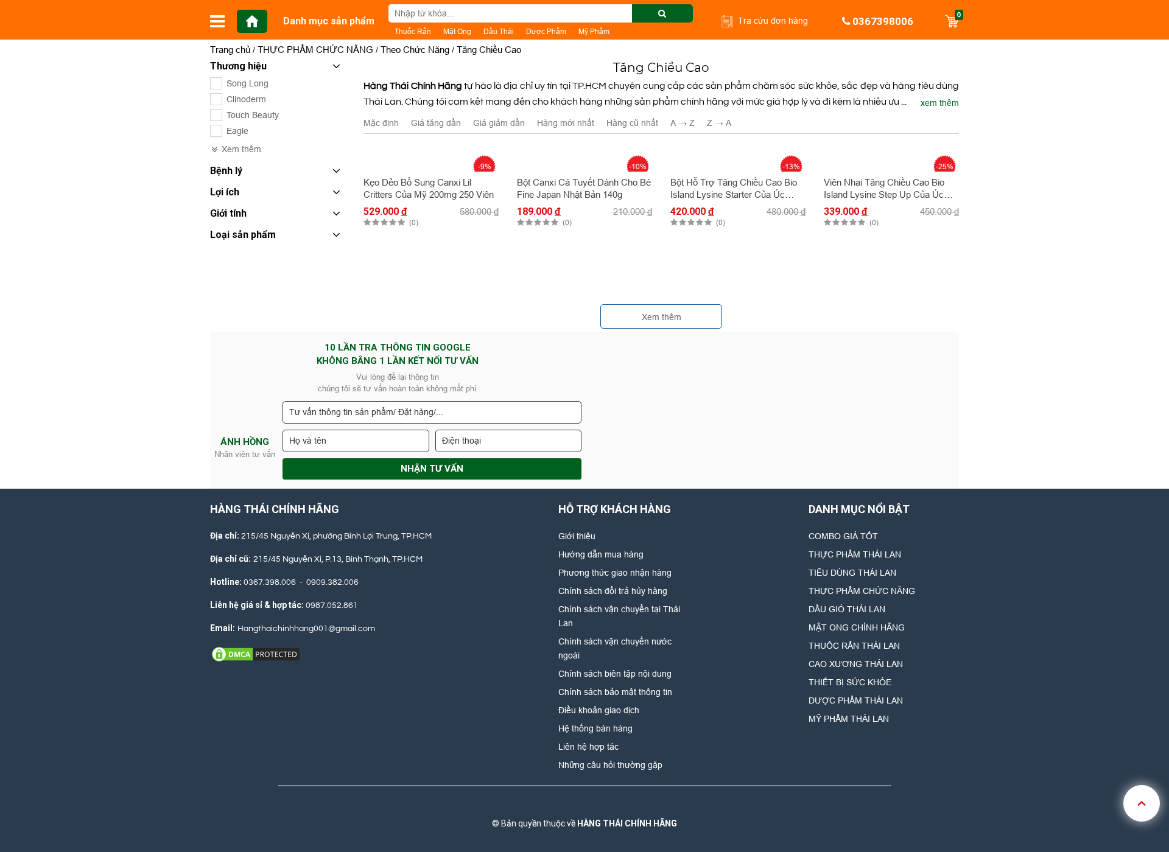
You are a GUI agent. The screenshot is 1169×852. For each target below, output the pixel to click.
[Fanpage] (541, 804)
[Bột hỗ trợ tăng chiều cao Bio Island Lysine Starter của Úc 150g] (738, 159)
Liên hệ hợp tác (588, 747)
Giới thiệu (576, 536)
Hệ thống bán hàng (595, 728)
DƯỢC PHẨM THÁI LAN (856, 700)
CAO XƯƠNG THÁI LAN (856, 664)
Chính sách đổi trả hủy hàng (612, 591)
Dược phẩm (546, 31)
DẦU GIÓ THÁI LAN (847, 609)
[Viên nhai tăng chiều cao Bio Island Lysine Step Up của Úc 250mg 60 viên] (891, 159)
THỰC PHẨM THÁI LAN (855, 554)
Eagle (237, 131)
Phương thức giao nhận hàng (615, 573)
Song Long (247, 83)
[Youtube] (623, 804)
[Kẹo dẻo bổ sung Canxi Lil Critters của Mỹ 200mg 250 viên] (431, 159)
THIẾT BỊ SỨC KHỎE (850, 682)
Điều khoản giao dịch (598, 710)
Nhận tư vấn (432, 468)
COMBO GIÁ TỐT (843, 536)
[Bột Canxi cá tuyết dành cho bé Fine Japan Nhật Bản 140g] (584, 159)
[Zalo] (582, 804)
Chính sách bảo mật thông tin (615, 692)
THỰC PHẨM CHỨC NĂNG (862, 591)
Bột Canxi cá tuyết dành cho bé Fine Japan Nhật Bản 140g (584, 188)
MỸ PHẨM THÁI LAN (849, 719)
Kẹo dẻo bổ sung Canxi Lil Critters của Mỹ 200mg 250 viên (428, 188)
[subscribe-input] (432, 412)
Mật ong (457, 31)
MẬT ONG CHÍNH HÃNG (857, 627)
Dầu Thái (498, 31)
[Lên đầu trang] (1141, 803)
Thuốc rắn (413, 31)
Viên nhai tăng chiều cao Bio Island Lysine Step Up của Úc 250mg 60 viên (884, 189)
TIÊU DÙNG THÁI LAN (852, 573)
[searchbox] (540, 13)
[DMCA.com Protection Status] (255, 653)
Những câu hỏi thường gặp (610, 765)
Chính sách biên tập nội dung (615, 674)
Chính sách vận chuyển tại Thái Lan (619, 616)
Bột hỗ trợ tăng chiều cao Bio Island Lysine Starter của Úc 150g (733, 189)
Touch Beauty (252, 115)
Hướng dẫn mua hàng (601, 554)
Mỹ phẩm (593, 31)
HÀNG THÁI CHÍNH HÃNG (627, 823)
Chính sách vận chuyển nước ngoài (615, 648)
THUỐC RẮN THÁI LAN (854, 646)
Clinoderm (246, 99)
